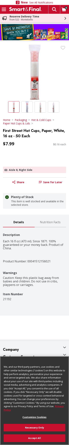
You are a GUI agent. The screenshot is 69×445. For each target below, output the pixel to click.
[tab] (19, 222)
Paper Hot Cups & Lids (16, 123)
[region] (34, 400)
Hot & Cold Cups (41, 120)
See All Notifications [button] (41, 2)
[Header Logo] (24, 9)
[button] (54, 9)
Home (6, 120)
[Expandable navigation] (3, 9)
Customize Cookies (34, 417)
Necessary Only (34, 427)
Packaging (21, 120)
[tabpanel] (34, 264)
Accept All (34, 438)
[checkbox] (63, 48)
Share (20, 182)
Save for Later (52, 182)
